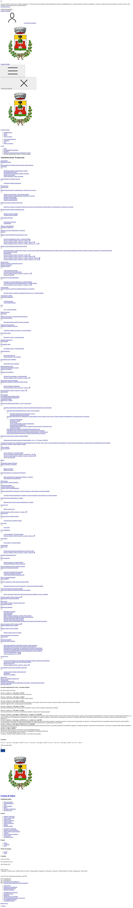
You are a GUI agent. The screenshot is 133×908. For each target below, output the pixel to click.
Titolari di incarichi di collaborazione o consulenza (13, 230)
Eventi (5, 853)
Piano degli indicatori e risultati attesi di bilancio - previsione (18, 477)
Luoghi (5, 851)
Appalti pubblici (8, 822)
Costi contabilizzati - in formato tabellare (13, 534)
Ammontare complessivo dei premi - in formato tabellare (17, 330)
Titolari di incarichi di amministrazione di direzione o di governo (19, 196)
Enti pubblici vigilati (5, 344)
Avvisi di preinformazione (16, 419)
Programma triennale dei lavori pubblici (19, 415)
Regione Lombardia (5, 11)
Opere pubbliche (5, 578)
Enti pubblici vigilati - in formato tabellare (14, 348)
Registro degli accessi (9, 663)
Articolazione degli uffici (7, 217)
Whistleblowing (4, 680)
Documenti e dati (8, 810)
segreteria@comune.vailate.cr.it (11, 881)
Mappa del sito (4, 903)
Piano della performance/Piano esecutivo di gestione (16, 322)
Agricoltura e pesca (8, 837)
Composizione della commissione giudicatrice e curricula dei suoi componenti (25, 430)
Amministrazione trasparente (11, 892)
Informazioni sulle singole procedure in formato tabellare (14, 436)
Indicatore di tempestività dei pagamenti (13, 572)
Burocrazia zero (4, 186)
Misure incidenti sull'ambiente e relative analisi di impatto (17, 615)
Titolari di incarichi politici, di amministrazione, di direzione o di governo (18, 190)
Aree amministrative (8, 803)
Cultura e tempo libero (9, 817)
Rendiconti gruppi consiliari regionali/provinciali (12, 209)
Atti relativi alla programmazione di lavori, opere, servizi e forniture (23, 410)
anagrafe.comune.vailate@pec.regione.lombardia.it (16, 883)
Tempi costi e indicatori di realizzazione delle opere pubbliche (15, 590)
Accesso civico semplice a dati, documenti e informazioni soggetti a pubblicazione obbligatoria (27, 660)
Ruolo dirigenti (7, 253)
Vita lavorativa (7, 819)
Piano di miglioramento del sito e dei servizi (14, 898)
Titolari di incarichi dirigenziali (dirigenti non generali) (14, 246)
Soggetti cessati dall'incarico (10, 200)
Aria (5, 142)
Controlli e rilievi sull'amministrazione (10, 488)
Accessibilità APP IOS (9, 900)
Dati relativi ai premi (6, 333)
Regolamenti (7, 673)
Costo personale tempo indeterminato (13, 272)
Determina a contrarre (15, 421)
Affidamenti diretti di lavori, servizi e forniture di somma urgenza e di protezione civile (31, 426)
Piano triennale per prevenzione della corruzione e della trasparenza (17, 165)
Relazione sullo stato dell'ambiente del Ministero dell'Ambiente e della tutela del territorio (25, 621)
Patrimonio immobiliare (6, 485)
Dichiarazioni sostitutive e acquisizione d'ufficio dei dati (14, 382)
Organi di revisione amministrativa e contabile (12, 498)
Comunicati (6, 844)
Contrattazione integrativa (7, 297)
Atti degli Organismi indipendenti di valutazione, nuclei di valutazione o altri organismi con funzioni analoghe (30, 495)
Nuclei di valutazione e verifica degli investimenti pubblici (15, 582)
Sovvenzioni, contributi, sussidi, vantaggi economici (13, 444)
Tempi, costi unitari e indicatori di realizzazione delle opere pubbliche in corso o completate (26, 594)
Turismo (6, 824)
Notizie (5, 843)
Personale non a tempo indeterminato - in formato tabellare (18, 282)
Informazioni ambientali (6, 604)
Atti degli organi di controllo (10, 215)
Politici (5, 807)
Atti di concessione (5, 448)
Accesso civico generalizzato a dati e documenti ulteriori (17, 662)
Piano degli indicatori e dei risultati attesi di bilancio (13, 472)
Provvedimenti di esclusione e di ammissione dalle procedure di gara (23, 429)
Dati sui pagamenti (5, 558)
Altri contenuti (4, 636)
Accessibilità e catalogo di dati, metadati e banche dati (14, 667)
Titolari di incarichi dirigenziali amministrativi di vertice (17, 152)
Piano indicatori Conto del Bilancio (12, 478)
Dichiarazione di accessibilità (11, 896)
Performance (4, 313)
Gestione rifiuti (4, 545)
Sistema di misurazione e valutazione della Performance (14, 316)
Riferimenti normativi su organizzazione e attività (15, 170)
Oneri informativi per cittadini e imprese (10, 179)
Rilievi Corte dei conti (9, 509)
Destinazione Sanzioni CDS (7, 681)
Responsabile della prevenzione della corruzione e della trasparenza (20, 646)
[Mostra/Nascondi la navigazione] (13, 71)
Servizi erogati (4, 513)
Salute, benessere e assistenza (11, 834)
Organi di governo (8, 802)
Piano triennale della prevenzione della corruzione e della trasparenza (20, 645)
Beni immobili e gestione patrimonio (9, 482)
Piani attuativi (4, 601)
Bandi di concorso (5, 312)
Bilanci (2, 460)
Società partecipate (5, 351)
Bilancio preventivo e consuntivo (9, 464)
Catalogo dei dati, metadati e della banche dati (15, 672)
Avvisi (5, 845)
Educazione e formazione (10, 828)
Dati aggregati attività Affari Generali (10, 367)
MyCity (4, 906)
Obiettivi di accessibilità (9, 674)
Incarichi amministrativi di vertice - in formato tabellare (17, 239)
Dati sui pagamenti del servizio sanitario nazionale (13, 566)
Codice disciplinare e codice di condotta (13, 176)
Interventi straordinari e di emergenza (10, 635)
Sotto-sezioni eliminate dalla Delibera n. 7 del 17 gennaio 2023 (16, 403)
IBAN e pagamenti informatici (8, 577)
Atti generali (4, 166)
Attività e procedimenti (6, 369)
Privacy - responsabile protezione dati (10, 678)
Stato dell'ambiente (8, 613)
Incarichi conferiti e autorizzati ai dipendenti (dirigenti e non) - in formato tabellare (23, 293)
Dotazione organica (5, 266)
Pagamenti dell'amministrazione (8, 555)
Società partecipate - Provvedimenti (12, 357)
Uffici (5, 804)
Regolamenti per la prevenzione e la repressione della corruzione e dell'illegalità (23, 648)
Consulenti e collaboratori (7, 227)
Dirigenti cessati (4, 262)
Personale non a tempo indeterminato (10, 277)
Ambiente (6, 833)
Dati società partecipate (9, 355)
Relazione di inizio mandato (10, 198)
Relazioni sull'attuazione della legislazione (14, 618)
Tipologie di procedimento (7, 372)
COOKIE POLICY (5, 6)
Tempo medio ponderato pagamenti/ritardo (14, 574)
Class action (3, 523)
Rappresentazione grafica (7, 366)
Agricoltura (6, 140)
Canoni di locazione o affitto (7, 486)
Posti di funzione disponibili (10, 252)
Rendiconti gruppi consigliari (11, 213)
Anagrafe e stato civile (9, 816)
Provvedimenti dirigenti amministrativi (10, 397)
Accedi (2, 146)
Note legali (6, 895)
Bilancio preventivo (8, 468)
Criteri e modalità (5, 447)
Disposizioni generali (6, 162)
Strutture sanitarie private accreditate (9, 625)
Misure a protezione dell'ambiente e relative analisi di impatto (18, 617)
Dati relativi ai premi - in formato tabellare (14, 337)
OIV (2, 305)
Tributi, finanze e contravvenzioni (12, 831)
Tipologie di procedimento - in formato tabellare (15, 376)
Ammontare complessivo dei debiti (12, 573)
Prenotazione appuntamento (10, 887)
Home (5, 148)
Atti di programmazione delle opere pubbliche (12, 588)
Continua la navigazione (6, 9)
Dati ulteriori (4, 677)
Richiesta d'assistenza (9, 889)
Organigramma (7, 223)
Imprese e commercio (9, 820)
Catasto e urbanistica (9, 823)
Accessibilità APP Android (10, 899)
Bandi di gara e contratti (6, 400)
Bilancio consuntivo (8, 470)
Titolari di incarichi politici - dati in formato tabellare (16, 194)
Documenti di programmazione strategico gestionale (16, 173)
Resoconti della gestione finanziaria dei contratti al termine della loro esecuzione (26, 433)
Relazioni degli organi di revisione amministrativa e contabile (18, 502)
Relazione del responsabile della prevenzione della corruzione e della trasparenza (23, 649)
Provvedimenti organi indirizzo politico (10, 396)
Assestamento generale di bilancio (9, 463)
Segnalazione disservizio (10, 888)
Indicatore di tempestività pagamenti (9, 567)
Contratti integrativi (8, 301)
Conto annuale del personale (10, 270)
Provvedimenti (4, 392)
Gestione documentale (6, 639)
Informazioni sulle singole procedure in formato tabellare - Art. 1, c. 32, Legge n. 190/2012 (26, 440)
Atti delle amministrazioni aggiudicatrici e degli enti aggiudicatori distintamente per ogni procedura (27, 407)
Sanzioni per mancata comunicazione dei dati (11, 202)
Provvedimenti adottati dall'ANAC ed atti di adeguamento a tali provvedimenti (23, 651)
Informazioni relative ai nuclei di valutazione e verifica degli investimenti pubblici (23, 586)
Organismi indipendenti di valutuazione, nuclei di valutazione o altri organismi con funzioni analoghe (25, 491)
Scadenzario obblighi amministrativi (12, 183)
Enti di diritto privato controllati (8, 359)
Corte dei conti (4, 505)
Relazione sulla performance (7, 324)
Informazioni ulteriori (15, 427)
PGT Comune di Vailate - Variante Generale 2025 (13, 603)
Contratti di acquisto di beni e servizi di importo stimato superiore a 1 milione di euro (27, 432)
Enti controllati (4, 341)
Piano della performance (6, 318)
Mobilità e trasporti (8, 826)
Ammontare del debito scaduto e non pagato (14, 563)
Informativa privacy (8, 894)
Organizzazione (4, 187)
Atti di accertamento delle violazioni (12, 652)
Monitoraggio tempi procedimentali (9, 380)
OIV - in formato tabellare (10, 309)
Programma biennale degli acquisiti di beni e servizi (22, 413)
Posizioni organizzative (6, 265)
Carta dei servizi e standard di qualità (9, 516)
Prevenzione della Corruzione (8, 641)
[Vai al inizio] (1, 748)
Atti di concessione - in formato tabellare (13, 453)
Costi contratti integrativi (10, 302)
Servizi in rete (4, 546)
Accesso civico (4, 656)
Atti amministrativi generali (10, 172)
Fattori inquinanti (8, 614)
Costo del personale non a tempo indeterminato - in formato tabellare (20, 283)
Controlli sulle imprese (6, 399)
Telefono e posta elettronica (7, 226)
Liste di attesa (4, 538)
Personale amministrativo (10, 809)
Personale (6, 151)
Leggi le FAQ (7, 885)
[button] (8, 132)
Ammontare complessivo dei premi (9, 326)
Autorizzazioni (7, 835)
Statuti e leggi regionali (9, 175)
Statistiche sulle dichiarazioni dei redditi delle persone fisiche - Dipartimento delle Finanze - (23, 682)
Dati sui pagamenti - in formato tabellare (13, 562)
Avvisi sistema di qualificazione (17, 425)
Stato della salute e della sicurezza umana (14, 620)
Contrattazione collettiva (6, 295)
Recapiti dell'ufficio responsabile (11, 386)
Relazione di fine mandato (10, 197)
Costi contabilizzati (5, 530)
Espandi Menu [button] (4, 160)
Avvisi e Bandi (13, 422)
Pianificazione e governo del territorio (10, 598)
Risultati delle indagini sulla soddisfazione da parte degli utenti (19, 551)
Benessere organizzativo (6, 340)
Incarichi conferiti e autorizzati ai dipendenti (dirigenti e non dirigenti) (17, 288)
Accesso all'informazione (10, 139)
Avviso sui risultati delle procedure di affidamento (22, 423)
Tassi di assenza (4, 287)
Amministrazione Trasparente (11, 150)
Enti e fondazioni (8, 806)
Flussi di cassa (4, 481)
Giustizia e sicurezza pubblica (11, 830)
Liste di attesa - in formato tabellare (12, 542)
